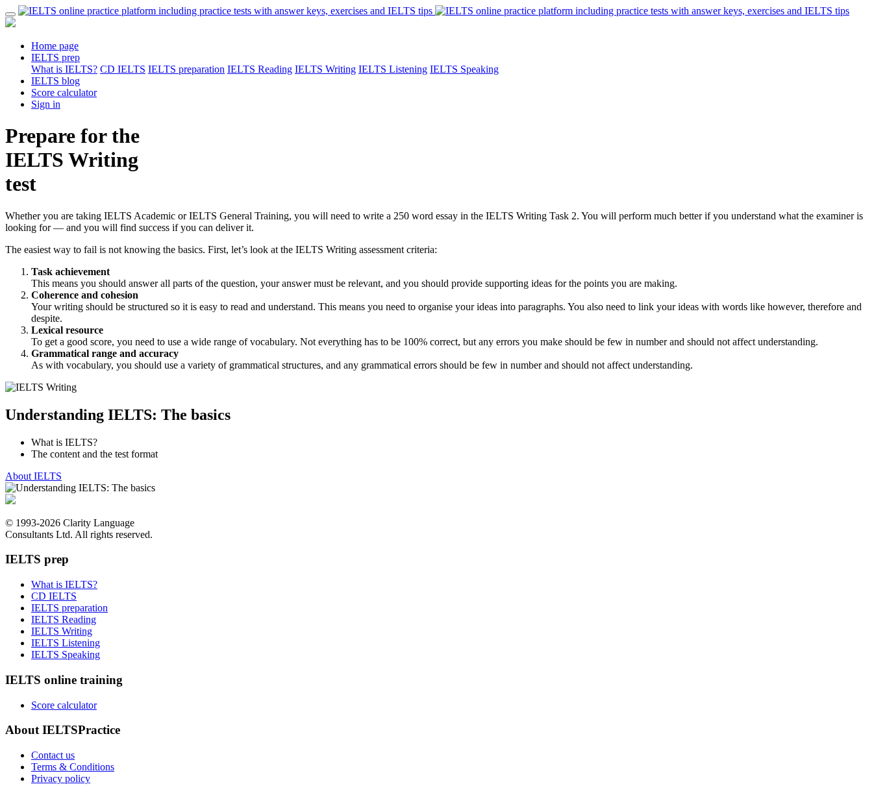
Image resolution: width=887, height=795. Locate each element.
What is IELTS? (64, 69)
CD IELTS (122, 69)
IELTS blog (55, 80)
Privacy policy (60, 778)
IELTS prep (55, 57)
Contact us (53, 755)
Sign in (45, 104)
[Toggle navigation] (10, 14)
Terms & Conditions (72, 766)
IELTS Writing (325, 69)
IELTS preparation (186, 69)
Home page (55, 45)
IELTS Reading (259, 69)
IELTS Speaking (464, 69)
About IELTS (33, 476)
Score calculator (64, 92)
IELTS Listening (392, 69)
